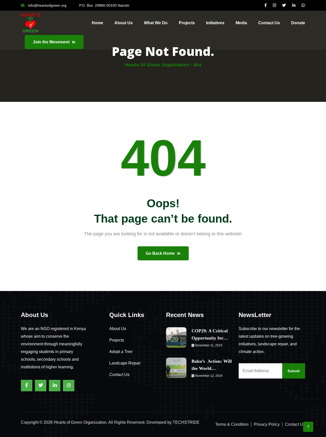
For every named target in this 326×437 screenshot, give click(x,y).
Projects (187, 23)
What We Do (156, 23)
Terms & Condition (232, 424)
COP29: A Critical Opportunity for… (210, 334)
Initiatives (215, 23)
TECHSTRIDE (186, 422)
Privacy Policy (267, 424)
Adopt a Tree (120, 351)
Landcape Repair (125, 363)
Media (241, 23)
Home (97, 23)
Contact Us (119, 374)
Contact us (269, 23)
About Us (123, 23)
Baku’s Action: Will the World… (212, 365)
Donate (298, 23)
